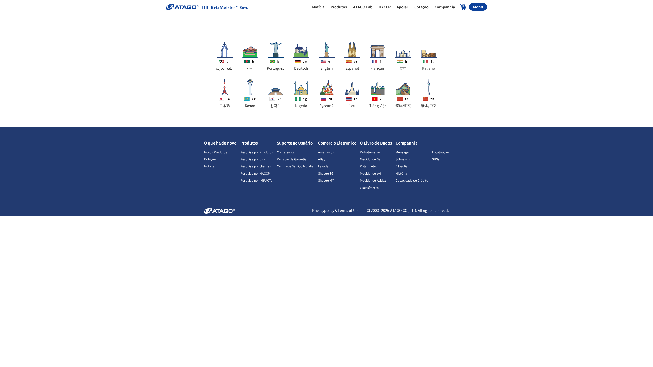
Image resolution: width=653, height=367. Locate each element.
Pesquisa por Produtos (256, 152)
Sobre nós (403, 159)
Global (478, 7)
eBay (321, 159)
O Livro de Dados (376, 143)
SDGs (435, 159)
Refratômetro (370, 152)
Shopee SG (325, 173)
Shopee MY (326, 180)
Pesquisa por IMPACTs (256, 180)
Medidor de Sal (370, 159)
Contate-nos (286, 152)
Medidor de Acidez (373, 180)
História (401, 173)
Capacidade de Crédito (412, 180)
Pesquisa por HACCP (255, 173)
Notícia (209, 166)
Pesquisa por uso (252, 159)
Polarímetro (368, 166)
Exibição (210, 159)
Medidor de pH (370, 173)
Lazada (323, 166)
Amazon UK (326, 152)
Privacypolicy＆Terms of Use (336, 210)
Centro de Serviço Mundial (295, 166)
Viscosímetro (369, 187)
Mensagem (403, 152)
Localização (440, 152)
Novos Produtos (215, 152)
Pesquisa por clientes (255, 166)
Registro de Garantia (292, 159)
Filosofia (402, 166)
